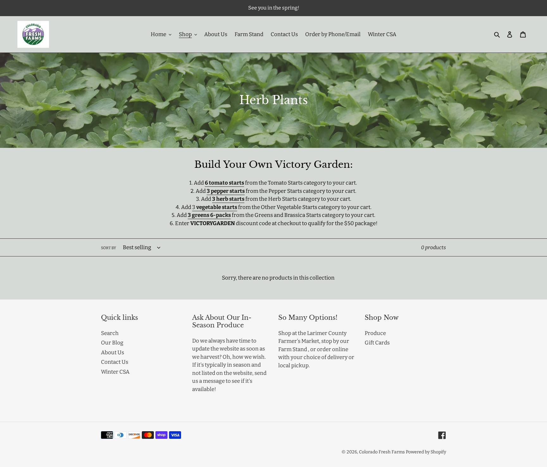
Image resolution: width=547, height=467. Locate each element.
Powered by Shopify (426, 452)
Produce (375, 333)
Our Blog (112, 342)
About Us (112, 352)
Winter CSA (115, 372)
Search (110, 333)
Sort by (108, 248)
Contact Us (114, 362)
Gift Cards (377, 342)
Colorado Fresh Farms (382, 452)
